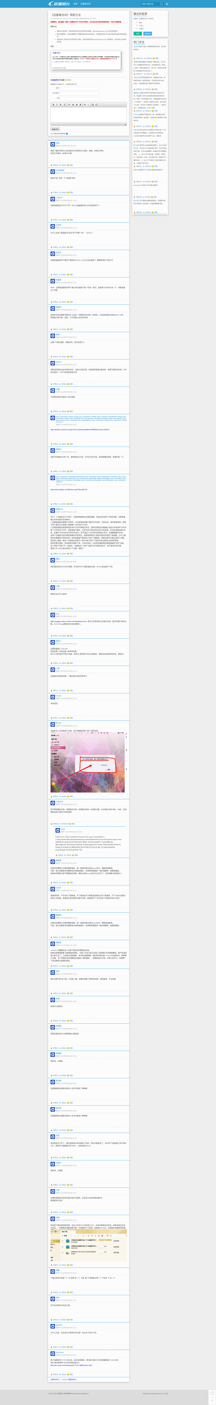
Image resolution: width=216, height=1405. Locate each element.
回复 (71, 165)
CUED (166, 1394)
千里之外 (137, 77)
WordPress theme (150, 1394)
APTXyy (136, 114)
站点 (58, 98)
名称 (58, 88)
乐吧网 (136, 62)
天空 (135, 130)
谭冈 (58, 559)
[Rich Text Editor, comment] (89, 114)
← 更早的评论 (54, 1380)
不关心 (141, 26)
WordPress (84, 1394)
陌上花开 (137, 145)
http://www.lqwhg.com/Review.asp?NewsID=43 (68, 490)
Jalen (63, 829)
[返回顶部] (212, 1401)
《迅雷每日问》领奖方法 (65, 14)
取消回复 (68, 80)
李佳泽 (136, 170)
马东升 (55, 80)
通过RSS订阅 (167, 4)
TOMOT (59, 198)
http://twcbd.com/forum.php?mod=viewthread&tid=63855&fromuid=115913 (79, 430)
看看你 (58, 307)
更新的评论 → (73, 1380)
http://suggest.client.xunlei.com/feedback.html (68, 621)
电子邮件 (56, 93)
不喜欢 (141, 29)
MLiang (136, 185)
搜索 (161, 4)
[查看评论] (212, 1393)
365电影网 (60, 170)
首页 (76, 4)
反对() (64, 165)
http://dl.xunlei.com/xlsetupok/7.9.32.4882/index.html (71, 1365)
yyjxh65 (136, 46)
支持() (55, 165)
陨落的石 (137, 93)
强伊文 (86, 18)
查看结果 (148, 34)
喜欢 (140, 23)
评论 (93, 18)
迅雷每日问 (86, 4)
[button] (53, 104)
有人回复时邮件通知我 (58, 134)
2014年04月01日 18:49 (58, 18)
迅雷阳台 (59, 3)
